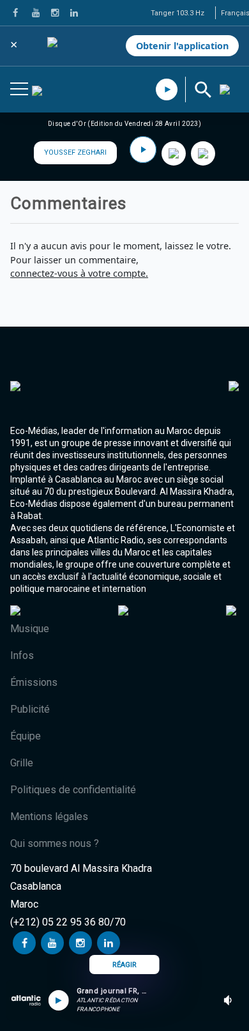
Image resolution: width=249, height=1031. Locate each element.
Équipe (25, 736)
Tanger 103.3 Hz (177, 13)
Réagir (124, 965)
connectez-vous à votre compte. (79, 273)
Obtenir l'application (182, 46)
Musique (29, 629)
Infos (22, 655)
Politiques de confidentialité (73, 790)
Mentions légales (49, 816)
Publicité (30, 709)
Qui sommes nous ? (54, 843)
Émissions (33, 682)
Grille (21, 763)
